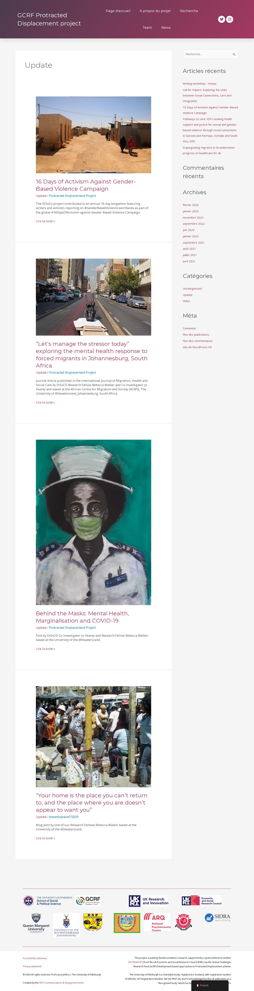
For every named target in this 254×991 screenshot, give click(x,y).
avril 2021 (189, 261)
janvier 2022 (191, 236)
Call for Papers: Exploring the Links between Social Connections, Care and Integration (207, 95)
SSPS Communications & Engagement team (61, 982)
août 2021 (189, 248)
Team (147, 28)
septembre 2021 (194, 242)
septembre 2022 (194, 223)
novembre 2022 (193, 217)
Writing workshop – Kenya (199, 83)
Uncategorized (192, 288)
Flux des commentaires (198, 341)
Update (41, 195)
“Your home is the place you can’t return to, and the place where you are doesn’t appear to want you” (91, 802)
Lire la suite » (45, 221)
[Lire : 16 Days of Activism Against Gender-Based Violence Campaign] (93, 134)
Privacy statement (32, 966)
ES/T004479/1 (135, 962)
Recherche (189, 11)
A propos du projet (155, 11)
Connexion (189, 328)
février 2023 (191, 205)
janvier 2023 (191, 211)
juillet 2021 (190, 255)
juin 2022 (188, 230)
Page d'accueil (118, 11)
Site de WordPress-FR (197, 347)
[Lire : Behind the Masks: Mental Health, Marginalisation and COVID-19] (93, 522)
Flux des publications (196, 334)
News (166, 28)
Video (186, 301)
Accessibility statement (35, 958)
